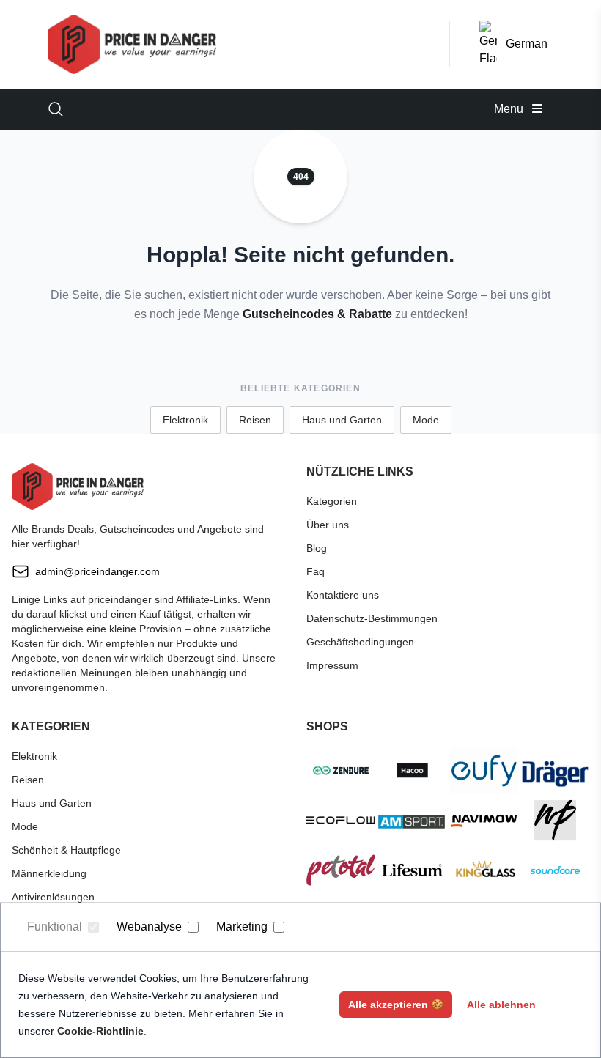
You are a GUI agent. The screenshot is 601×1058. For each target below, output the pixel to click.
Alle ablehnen (501, 1004)
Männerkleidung (49, 873)
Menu (510, 109)
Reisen (255, 420)
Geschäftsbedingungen (360, 642)
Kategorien (331, 501)
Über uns (327, 524)
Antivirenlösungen (53, 897)
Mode (426, 420)
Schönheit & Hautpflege (66, 850)
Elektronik (185, 420)
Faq (315, 571)
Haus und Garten (342, 420)
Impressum (332, 665)
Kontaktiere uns (342, 595)
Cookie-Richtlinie (100, 1031)
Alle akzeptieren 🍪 (395, 1004)
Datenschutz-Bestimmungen (372, 618)
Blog (316, 548)
